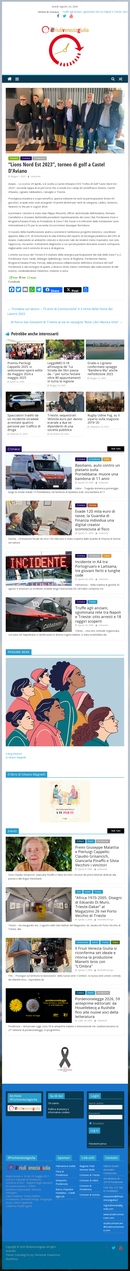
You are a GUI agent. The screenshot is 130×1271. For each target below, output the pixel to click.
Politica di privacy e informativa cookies (59, 1110)
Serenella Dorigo (105, 919)
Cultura (80, 841)
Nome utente (96, 1103)
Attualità (14, 158)
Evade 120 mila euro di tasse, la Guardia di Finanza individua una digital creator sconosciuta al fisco (95, 520)
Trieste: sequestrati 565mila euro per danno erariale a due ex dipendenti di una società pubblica (64, 422)
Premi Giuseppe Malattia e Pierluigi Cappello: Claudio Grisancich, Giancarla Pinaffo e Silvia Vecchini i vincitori (97, 856)
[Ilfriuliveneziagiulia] (9, 79)
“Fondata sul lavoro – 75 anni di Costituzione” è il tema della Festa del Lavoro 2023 (60, 311)
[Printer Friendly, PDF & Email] (22, 277)
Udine (107, 459)
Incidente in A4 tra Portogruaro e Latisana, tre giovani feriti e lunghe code (97, 568)
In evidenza (94, 459)
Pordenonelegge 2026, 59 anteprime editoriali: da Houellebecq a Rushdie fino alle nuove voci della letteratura (97, 1007)
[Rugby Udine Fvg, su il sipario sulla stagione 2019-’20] (105, 394)
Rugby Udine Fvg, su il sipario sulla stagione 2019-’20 (104, 419)
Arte (79, 891)
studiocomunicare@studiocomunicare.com (113, 1227)
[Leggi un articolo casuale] (120, 78)
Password (94, 1113)
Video (115, 942)
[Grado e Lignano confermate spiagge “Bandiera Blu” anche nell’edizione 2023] (105, 341)
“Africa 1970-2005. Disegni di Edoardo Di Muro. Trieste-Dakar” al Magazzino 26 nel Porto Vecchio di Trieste (98, 906)
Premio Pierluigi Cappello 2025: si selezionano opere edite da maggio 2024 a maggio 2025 (24, 370)
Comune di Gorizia (90, 1194)
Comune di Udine (89, 1180)
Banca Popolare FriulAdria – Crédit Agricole (65, 1193)
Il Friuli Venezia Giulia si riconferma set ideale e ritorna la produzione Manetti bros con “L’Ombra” (96, 957)
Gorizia (92, 505)
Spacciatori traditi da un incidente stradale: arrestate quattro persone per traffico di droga (23, 422)
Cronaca (26, 158)
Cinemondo (82, 942)
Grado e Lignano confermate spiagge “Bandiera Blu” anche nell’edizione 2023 (103, 368)
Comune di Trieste (90, 1175)
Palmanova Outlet (65, 1166)
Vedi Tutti (116, 448)
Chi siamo (53, 1103)
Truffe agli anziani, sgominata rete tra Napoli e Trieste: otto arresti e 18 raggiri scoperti (98, 614)
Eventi (90, 841)
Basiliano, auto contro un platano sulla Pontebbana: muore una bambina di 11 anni (97, 472)
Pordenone (39, 158)
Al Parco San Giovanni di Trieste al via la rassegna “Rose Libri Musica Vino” (67, 322)
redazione (35, 176)
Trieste (92, 601)
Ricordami (98, 1123)
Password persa (97, 1143)
